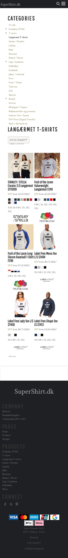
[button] (58, 3)
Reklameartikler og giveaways (22, 111)
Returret (6, 411)
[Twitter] (11, 504)
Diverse (12, 103)
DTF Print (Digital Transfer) (22, 119)
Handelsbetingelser (11, 415)
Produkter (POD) (16, 29)
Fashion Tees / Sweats (19, 115)
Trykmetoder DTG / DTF (14, 419)
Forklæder (13, 70)
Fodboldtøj (13, 66)
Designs (6, 439)
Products (6, 435)
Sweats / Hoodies (16, 41)
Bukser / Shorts (16, 57)
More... (5, 489)
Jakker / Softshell (16, 74)
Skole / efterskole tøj (18, 123)
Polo (11, 90)
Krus (11, 78)
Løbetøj (12, 45)
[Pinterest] (16, 504)
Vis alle (12, 25)
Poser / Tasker (15, 82)
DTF (10, 194)
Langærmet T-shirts (11, 459)
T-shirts (13, 33)
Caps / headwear (16, 62)
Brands (12, 99)
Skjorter (12, 95)
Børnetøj (13, 54)
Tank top (13, 86)
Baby (11, 49)
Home (5, 431)
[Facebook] (5, 504)
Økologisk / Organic (18, 107)
